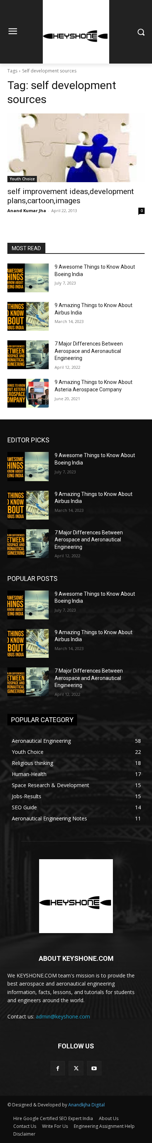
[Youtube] (94, 1068)
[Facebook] (58, 1068)
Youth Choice (22, 178)
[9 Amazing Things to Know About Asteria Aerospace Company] (28, 393)
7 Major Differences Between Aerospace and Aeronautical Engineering (89, 351)
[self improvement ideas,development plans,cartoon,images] (76, 147)
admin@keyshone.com (63, 1016)
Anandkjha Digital (86, 1105)
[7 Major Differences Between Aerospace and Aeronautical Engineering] (28, 354)
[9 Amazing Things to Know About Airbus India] (28, 316)
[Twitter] (76, 1068)
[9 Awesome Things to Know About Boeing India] (28, 277)
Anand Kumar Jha (26, 210)
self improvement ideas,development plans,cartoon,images (70, 196)
